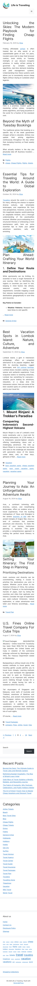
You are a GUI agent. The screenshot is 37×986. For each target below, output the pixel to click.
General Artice (10, 321)
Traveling (6, 200)
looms (26, 949)
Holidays (6, 841)
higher (24, 946)
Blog (4, 819)
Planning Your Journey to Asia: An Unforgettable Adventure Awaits (18, 488)
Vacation (8, 463)
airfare (22, 49)
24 (26, 735)
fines (15, 725)
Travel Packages (11, 722)
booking (25, 942)
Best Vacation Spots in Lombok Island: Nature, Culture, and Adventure (18, 340)
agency (8, 942)
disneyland (5, 946)
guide (20, 946)
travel (25, 725)
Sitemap (6, 931)
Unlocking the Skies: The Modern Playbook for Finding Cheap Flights (18, 31)
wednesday (18, 962)
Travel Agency (8, 857)
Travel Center (8, 861)
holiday (28, 946)
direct (21, 944)
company (8, 725)
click (7, 944)
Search (5, 747)
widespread (25, 962)
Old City (6, 848)
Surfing (5, 851)
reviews (29, 951)
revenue (23, 951)
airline (12, 942)
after (4, 942)
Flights (7, 160)
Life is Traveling (20, 5)
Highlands (7, 838)
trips (30, 725)
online (20, 725)
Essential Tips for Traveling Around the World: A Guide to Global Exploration (18, 182)
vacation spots (15, 471)
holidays (5, 949)
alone (21, 942)
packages (5, 951)
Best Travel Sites (9, 816)
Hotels (5, 845)
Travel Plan (9, 612)
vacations (7, 962)
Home (5, 922)
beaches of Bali (19, 517)
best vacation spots (13, 466)
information (11, 949)
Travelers (6, 877)
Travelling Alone (9, 880)
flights (24, 163)
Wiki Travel (7, 890)
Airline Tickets (8, 809)
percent (10, 951)
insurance (18, 949)
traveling (28, 955)
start (4, 955)
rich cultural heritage (25, 367)
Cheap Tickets (8, 825)
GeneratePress (18, 983)
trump (12, 959)
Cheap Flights (16, 163)
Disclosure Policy (9, 928)
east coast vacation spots (21, 469)
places (14, 951)
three (7, 955)
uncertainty (17, 959)
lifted (23, 949)
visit (13, 962)
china (4, 944)
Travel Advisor (8, 854)
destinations (16, 944)
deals (11, 944)
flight (10, 946)
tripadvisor (6, 959)
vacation (6, 471)
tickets (30, 163)
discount (26, 944)
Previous (7, 735)
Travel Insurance (9, 867)
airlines (16, 942)
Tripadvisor (7, 883)
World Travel (7, 893)
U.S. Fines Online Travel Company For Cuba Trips (18, 627)
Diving (5, 828)
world (31, 962)
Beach (5, 812)
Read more (7, 154)
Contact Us (7, 925)
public (18, 951)
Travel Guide (8, 864)
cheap (7, 163)
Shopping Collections (11, 972)
